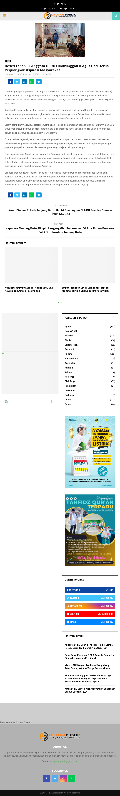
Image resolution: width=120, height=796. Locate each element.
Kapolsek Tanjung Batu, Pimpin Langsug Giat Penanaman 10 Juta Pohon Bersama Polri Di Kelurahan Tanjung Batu (60, 230)
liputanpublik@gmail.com (65, 761)
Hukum (68, 354)
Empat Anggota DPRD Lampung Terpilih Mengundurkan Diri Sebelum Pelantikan (86, 289)
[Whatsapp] (71, 778)
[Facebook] (46, 778)
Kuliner (68, 372)
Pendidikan (70, 386)
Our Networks (74, 579)
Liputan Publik (13, 74)
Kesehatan (70, 363)
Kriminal (69, 367)
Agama (68, 326)
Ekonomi (69, 349)
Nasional (69, 377)
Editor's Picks (72, 345)
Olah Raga (70, 381)
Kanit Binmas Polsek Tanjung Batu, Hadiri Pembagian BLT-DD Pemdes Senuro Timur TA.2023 (60, 211)
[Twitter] (55, 778)
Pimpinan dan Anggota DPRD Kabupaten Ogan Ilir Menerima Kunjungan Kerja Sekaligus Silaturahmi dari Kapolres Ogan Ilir (88, 678)
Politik (7, 61)
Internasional (71, 358)
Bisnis (68, 340)
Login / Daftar (68, 9)
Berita (68, 331)
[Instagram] (63, 778)
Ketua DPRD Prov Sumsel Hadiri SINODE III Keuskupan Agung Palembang (29, 289)
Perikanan (70, 390)
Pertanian (70, 395)
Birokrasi (69, 335)
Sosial (68, 404)
